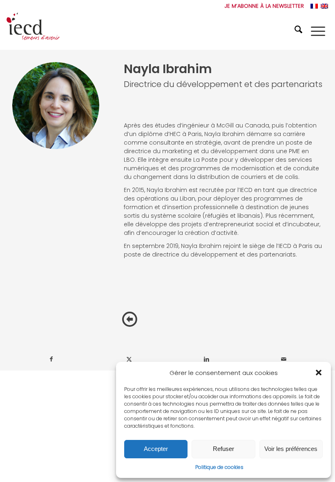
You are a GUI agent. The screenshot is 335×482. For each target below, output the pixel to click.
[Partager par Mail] (284, 359)
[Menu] (318, 31)
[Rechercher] (299, 31)
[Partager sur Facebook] (51, 359)
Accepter (156, 448)
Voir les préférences (290, 448)
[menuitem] (262, 6)
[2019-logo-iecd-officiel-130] (33, 31)
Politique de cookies (219, 467)
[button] (319, 372)
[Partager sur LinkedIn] (206, 359)
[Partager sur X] (129, 359)
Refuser (223, 448)
